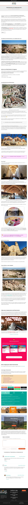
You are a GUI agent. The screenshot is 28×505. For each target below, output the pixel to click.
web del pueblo (23, 366)
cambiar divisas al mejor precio (8, 404)
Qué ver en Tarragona (7, 377)
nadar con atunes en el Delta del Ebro (9, 381)
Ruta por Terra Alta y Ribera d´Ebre (8, 382)
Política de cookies (21, 503)
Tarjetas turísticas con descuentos (7, 401)
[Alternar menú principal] (27, 3)
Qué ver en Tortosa (6, 380)
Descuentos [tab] (5, 393)
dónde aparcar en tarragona (8, 378)
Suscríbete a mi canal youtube (14, 334)
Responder (6, 461)
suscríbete (24, 490)
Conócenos (14, 425)
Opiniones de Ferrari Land (7, 379)
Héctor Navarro (14, 418)
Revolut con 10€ (4, 399)
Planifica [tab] (14, 393)
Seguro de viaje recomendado (6, 396)
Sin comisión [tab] (22, 393)
